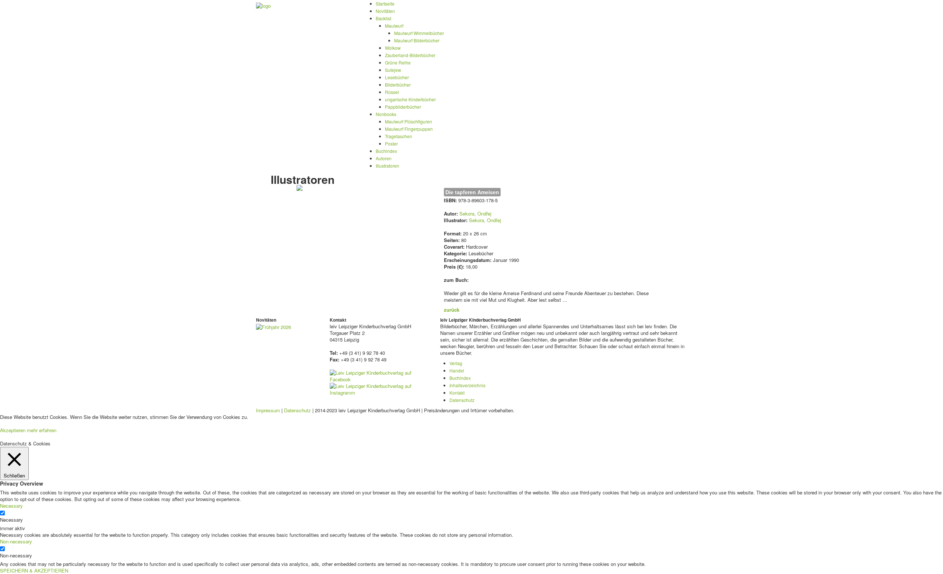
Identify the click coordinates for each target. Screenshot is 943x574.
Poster (391, 143)
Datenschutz (461, 400)
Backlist (383, 18)
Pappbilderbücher (403, 107)
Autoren (384, 158)
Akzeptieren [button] (12, 430)
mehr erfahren (41, 430)
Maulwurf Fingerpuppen (409, 129)
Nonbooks (386, 114)
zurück (451, 309)
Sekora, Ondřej (475, 213)
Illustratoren (387, 165)
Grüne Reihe (398, 62)
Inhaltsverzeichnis (467, 385)
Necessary (11, 520)
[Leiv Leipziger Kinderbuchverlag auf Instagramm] (379, 388)
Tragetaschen (398, 136)
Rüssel (392, 92)
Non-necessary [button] (16, 541)
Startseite (385, 3)
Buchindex (386, 151)
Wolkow (393, 48)
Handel (456, 370)
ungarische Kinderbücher (410, 99)
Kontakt (457, 392)
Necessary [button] (11, 505)
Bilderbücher (398, 84)
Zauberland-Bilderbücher (410, 55)
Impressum (268, 410)
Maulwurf (394, 25)
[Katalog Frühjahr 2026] (273, 326)
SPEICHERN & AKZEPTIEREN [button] (34, 570)
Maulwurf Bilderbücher (416, 40)
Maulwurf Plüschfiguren (408, 121)
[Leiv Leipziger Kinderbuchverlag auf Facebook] (379, 375)
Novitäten (385, 11)
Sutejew (393, 70)
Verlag (455, 363)
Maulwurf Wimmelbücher (419, 33)
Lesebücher (397, 77)
